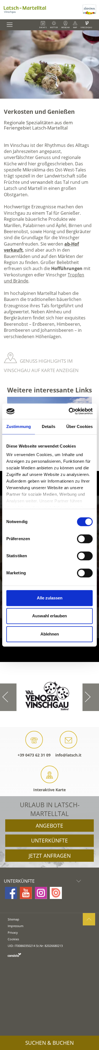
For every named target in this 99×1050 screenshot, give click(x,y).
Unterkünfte (49, 840)
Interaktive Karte (49, 789)
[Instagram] (41, 893)
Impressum (15, 926)
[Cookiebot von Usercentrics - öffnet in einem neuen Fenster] (70, 411)
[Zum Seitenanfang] (89, 919)
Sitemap (13, 919)
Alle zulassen (49, 598)
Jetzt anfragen (50, 855)
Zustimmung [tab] (18, 426)
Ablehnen (49, 634)
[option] (49, 64)
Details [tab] (48, 426)
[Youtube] (26, 893)
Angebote (49, 825)
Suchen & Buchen (49, 1042)
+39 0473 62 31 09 (34, 755)
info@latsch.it (68, 755)
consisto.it (14, 954)
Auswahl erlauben (49, 615)
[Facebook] (11, 893)
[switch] (85, 538)
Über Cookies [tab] (79, 426)
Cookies (13, 939)
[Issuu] (56, 893)
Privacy (13, 932)
